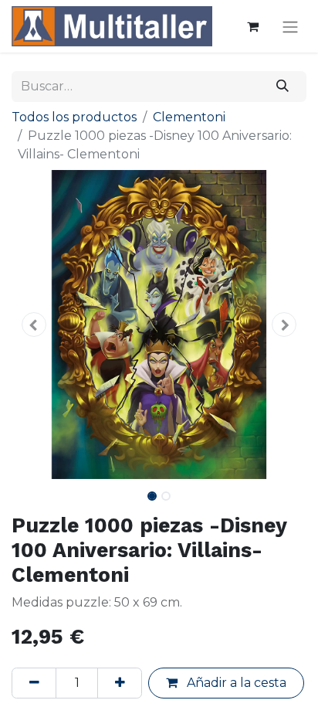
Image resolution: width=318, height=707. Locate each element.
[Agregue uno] (119, 683)
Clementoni (189, 117)
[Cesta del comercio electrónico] (252, 26)
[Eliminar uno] (34, 683)
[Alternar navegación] (290, 26)
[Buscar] (282, 86)
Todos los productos (74, 117)
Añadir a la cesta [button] (235, 682)
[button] (34, 324)
